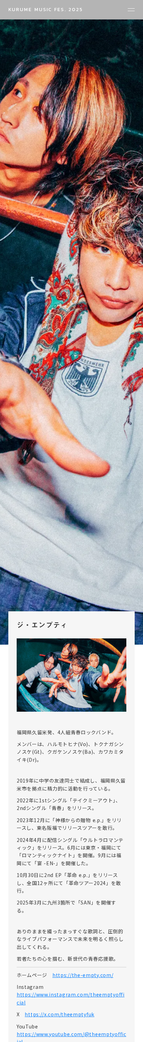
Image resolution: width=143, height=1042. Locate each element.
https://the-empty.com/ (82, 974)
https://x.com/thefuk (59, 1014)
